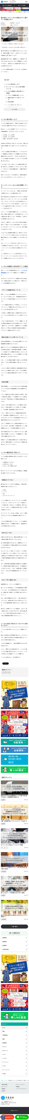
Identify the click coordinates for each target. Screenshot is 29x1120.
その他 (4, 1073)
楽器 (3, 1039)
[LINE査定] (14, 769)
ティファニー (5, 1062)
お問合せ (3, 1090)
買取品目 (3, 1088)
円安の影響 (11, 102)
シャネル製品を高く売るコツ (14, 105)
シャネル (3, 24)
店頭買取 (4, 937)
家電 (3, 1031)
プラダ (4, 1066)
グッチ (4, 1054)
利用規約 (17, 1086)
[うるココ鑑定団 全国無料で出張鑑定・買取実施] (14, 695)
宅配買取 (4, 941)
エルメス (4, 1046)
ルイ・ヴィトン (4, 847)
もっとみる (14, 109)
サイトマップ (4, 1086)
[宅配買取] (14, 742)
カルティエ (5, 1050)
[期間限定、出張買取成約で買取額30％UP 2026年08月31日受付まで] (14, 10)
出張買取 (3, 799)
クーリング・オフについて (21, 1088)
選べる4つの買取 (21, 5)
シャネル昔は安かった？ (13, 84)
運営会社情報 (4, 1084)
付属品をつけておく (13, 107)
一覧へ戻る (14, 926)
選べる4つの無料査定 (7, 5)
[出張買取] (14, 750)
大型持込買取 (5, 949)
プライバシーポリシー (20, 1084)
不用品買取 (3, 871)
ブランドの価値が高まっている (15, 95)
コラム (2, 23)
